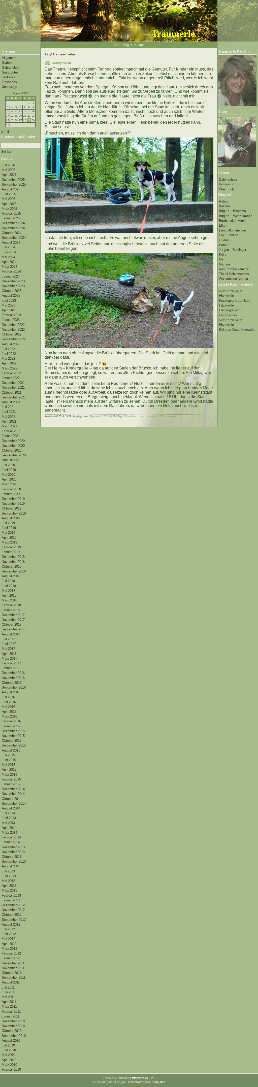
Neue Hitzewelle (243, 329)
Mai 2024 (8, 257)
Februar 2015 (11, 779)
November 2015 (13, 736)
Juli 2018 (8, 581)
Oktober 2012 (11, 914)
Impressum (227, 184)
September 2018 (14, 571)
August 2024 (11, 242)
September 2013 (14, 861)
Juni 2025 (9, 194)
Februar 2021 (11, 431)
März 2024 (9, 266)
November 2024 (13, 228)
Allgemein (9, 58)
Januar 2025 (11, 218)
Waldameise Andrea (233, 279)
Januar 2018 (11, 610)
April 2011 (9, 1002)
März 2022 (9, 368)
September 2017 (14, 629)
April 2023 (9, 310)
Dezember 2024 (13, 223)
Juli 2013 (8, 871)
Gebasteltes (10, 68)
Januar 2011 (10, 1016)
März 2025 (9, 209)
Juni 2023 (9, 300)
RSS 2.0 (106, 416)
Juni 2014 (9, 818)
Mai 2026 (8, 170)
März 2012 (9, 948)
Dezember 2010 (13, 1021)
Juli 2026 (8, 165)
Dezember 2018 (13, 557)
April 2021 (9, 421)
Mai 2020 (8, 475)
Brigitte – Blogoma (232, 211)
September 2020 (14, 455)
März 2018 (9, 600)
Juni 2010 (9, 1050)
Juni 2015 (9, 760)
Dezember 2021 (13, 383)
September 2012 (14, 920)
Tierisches (9, 82)
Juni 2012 (9, 934)
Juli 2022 (8, 349)
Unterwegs (9, 87)
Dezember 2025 (13, 180)
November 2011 (13, 968)
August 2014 (11, 808)
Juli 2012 (8, 929)
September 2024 (14, 238)
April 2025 (9, 204)
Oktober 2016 (11, 683)
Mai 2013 (8, 881)
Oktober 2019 (11, 508)
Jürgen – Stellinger (232, 250)
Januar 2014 (11, 842)
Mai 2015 (8, 765)
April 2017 (9, 654)
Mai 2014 (8, 823)
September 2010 (14, 1036)
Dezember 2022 (13, 325)
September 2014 (14, 803)
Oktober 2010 (11, 1031)
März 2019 (9, 542)
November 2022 (13, 329)
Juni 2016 (9, 702)
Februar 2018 (11, 605)
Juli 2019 (8, 523)
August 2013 (11, 866)
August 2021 (11, 402)
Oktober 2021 (11, 392)
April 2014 (9, 828)
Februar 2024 (11, 271)
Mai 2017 (8, 649)
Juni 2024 (9, 252)
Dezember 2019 (13, 499)
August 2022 (11, 344)
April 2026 (9, 175)
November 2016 (13, 678)
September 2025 (14, 184)
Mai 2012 (8, 939)
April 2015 (9, 769)
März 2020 (9, 484)
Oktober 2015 (11, 740)
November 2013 (13, 852)
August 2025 (11, 189)
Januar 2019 (11, 552)
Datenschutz (228, 179)
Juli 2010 (8, 1045)
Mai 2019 (8, 532)
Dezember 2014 (13, 789)
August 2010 (11, 1040)
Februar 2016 (11, 721)
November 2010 (13, 1026)
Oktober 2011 (11, 973)
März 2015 (9, 774)
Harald (223, 245)
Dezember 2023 (13, 281)
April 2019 (9, 537)
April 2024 (9, 262)
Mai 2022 (8, 358)
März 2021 (9, 426)
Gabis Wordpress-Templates (145, 1082)
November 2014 (13, 794)
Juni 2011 (9, 992)
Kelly (222, 254)
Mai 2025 (8, 199)
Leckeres (8, 77)
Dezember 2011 (13, 963)
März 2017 (9, 658)
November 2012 (13, 910)
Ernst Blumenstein (232, 230)
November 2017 (13, 620)
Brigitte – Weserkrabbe (235, 216)
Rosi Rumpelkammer (234, 269)
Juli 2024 (8, 247)
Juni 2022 (9, 354)
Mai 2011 (8, 997)
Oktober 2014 (11, 799)
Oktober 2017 (11, 624)
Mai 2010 (8, 1055)
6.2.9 (143, 1078)
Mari (222, 259)
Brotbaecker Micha (232, 221)
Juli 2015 (8, 755)
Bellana (224, 206)
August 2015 (11, 750)
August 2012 (11, 924)
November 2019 (13, 503)
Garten (7, 62)
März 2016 (9, 716)
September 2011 (13, 977)
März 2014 (9, 832)
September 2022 (14, 339)
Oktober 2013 (11, 857)
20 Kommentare (168, 416)
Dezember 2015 (13, 731)
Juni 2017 (9, 644)
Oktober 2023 (11, 291)
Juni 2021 (9, 412)
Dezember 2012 (13, 905)
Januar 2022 (11, 378)
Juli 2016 (8, 697)
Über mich (226, 189)
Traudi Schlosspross (234, 274)
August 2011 (11, 982)
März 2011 (9, 1006)
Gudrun (224, 240)
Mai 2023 (8, 305)
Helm (141, 416)
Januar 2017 (11, 668)
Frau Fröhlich (228, 235)
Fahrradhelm (130, 416)
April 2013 (9, 886)
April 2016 (9, 712)
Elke (222, 225)
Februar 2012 (11, 953)
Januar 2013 (11, 900)
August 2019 (11, 518)
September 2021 (14, 397)
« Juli (5, 132)
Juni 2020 (9, 470)
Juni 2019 (9, 528)
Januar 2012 (11, 958)
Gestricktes (10, 72)
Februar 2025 (11, 213)
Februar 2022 (11, 373)
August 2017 (11, 634)
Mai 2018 (8, 591)
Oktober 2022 (11, 334)
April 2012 (9, 944)
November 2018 (13, 562)
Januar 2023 (11, 320)
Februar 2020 (11, 489)
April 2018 (9, 595)
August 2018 (11, 576)
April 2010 (9, 1060)
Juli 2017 (8, 639)
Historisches (228, 315)
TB (114, 416)
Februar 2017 (11, 663)
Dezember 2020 (13, 441)
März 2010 (9, 1065)
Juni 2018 (9, 586)
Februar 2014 (11, 837)
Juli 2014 (8, 813)
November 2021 (13, 387)
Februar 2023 (11, 315)
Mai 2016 (8, 707)
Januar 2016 (11, 726)
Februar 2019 (11, 547)
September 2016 (14, 687)
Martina (224, 264)
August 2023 (11, 295)
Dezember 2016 (13, 673)
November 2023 (13, 286)
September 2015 (14, 745)
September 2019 (14, 513)
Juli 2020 (8, 465)
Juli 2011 (8, 987)
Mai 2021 (8, 417)
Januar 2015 (11, 784)
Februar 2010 (11, 1069)
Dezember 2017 (13, 615)
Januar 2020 (11, 494)
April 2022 (9, 363)
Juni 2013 (9, 876)
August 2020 (11, 460)
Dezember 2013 (13, 847)
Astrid (223, 201)
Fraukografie (228, 300)
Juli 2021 (8, 407)
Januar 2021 (11, 436)
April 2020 (9, 479)
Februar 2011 (11, 1011)
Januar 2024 (11, 276)
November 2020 (13, 446)
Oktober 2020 (11, 450)
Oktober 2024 (11, 233)
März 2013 (9, 890)
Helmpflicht (61, 63)
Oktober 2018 (11, 566)
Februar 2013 (11, 895)
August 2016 (11, 692)
